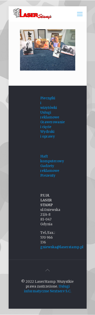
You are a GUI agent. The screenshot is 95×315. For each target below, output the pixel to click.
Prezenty (47, 175)
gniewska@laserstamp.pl (61, 247)
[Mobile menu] (79, 14)
